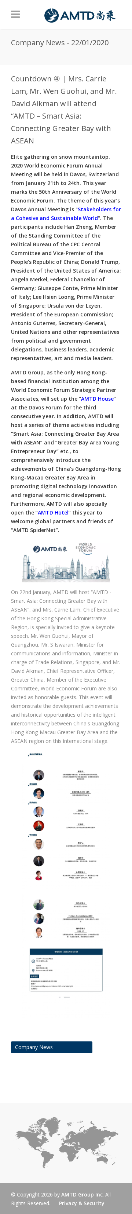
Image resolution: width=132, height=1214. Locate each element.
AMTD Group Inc (82, 1194)
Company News (34, 1047)
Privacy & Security (81, 1203)
